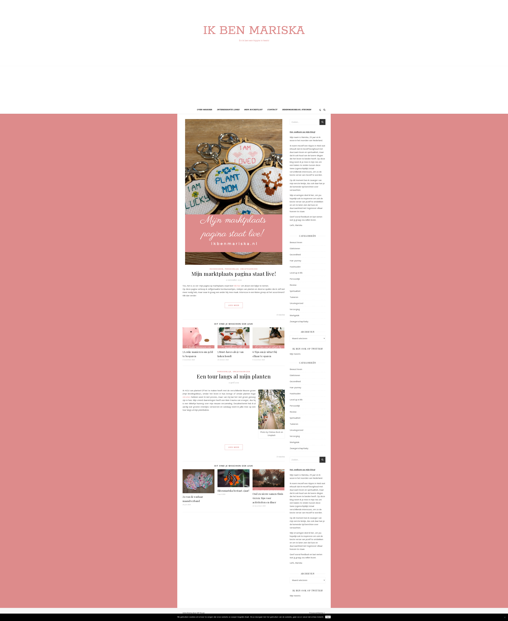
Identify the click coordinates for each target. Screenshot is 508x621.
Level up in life (296, 272)
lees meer (233, 305)
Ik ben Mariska (254, 30)
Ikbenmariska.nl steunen (296, 110)
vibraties (186, 397)
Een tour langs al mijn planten (234, 376)
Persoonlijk (232, 269)
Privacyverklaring (316, 613)
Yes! (328, 617)
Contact (272, 110)
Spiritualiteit (295, 291)
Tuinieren (294, 297)
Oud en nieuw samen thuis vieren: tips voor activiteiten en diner (268, 498)
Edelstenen (295, 248)
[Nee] (504, 617)
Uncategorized (249, 269)
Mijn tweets (295, 353)
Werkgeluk (294, 315)
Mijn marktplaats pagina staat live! (233, 273)
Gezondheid (295, 254)
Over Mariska (204, 110)
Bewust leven (296, 242)
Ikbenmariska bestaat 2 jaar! (233, 490)
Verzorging (295, 309)
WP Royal (200, 613)
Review (293, 285)
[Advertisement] (254, 85)
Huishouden (216, 269)
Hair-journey (295, 260)
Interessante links (228, 110)
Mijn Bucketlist (253, 110)
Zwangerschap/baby (299, 321)
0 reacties (281, 314)
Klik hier (237, 285)
